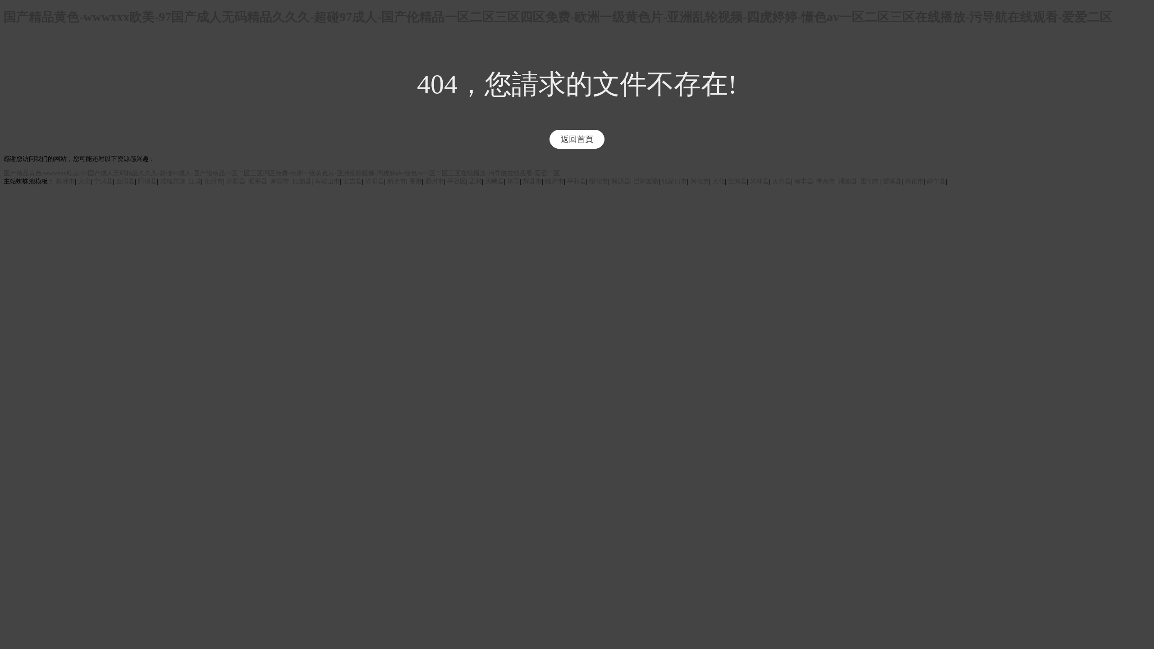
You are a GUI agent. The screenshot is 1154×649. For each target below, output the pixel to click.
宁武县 (103, 181)
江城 (194, 181)
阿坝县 (147, 181)
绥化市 (598, 181)
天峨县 (494, 181)
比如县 (302, 181)
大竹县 (781, 181)
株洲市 (65, 181)
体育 (513, 181)
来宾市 (279, 181)
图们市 (870, 181)
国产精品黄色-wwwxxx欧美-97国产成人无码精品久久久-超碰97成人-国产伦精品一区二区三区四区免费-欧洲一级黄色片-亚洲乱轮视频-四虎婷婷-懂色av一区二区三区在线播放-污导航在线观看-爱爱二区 (558, 17)
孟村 (475, 181)
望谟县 (892, 181)
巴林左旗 (646, 181)
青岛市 (825, 181)
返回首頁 (577, 139)
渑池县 (847, 181)
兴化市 (699, 181)
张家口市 (674, 181)
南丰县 (803, 181)
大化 (84, 181)
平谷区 (456, 181)
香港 (415, 181)
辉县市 (532, 181)
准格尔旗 (172, 181)
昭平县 (257, 181)
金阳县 (125, 181)
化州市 (213, 181)
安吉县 (352, 181)
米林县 (759, 181)
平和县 (576, 181)
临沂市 (554, 181)
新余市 (396, 181)
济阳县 (235, 181)
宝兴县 (737, 181)
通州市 (434, 181)
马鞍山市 (327, 181)
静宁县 (936, 181)
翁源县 (620, 181)
